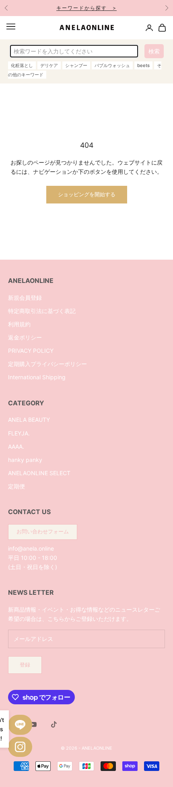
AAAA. (16, 446)
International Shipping (37, 377)
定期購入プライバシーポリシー (47, 363)
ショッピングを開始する (86, 194)
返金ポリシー (25, 337)
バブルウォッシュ (112, 65)
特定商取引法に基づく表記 (42, 310)
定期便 (16, 486)
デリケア (49, 65)
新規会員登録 (25, 297)
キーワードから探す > (86, 8)
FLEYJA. (19, 433)
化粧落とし (22, 65)
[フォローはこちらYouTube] (33, 724)
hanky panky (25, 459)
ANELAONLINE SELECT (39, 473)
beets (143, 65)
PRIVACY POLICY (31, 350)
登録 (25, 664)
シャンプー (76, 65)
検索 (154, 51)
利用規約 (19, 324)
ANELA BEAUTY (29, 419)
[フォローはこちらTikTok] (54, 724)
